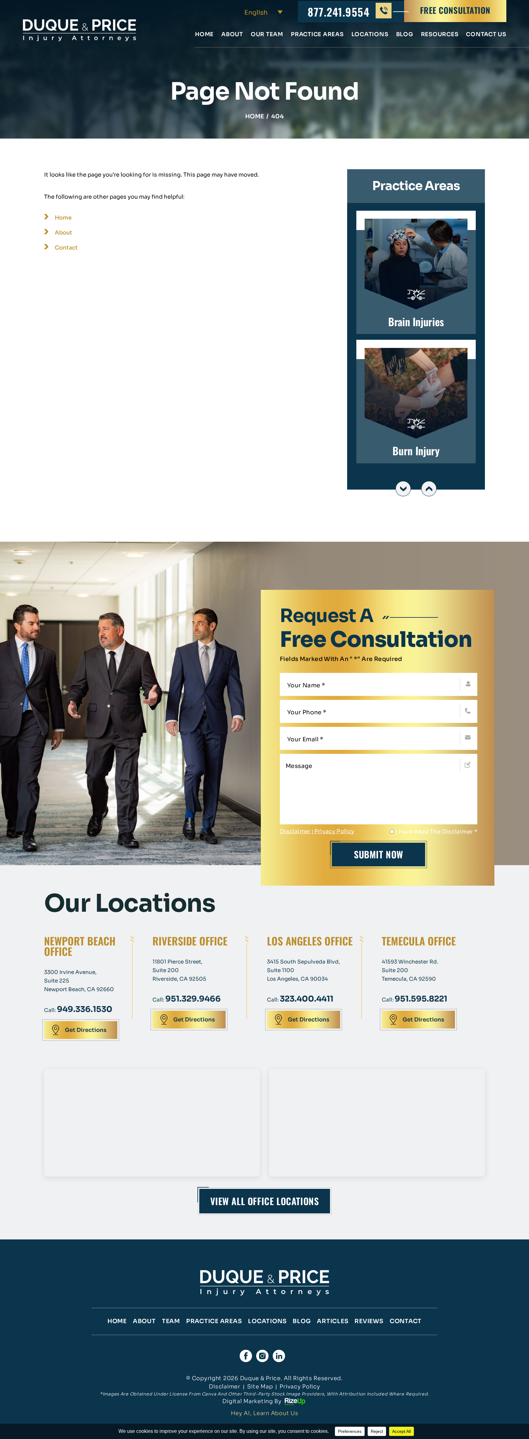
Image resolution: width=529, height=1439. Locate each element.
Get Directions (86, 1030)
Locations (369, 35)
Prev (403, 488)
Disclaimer (295, 831)
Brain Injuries (416, 272)
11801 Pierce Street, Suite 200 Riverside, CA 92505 (179, 970)
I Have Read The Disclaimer (436, 831)
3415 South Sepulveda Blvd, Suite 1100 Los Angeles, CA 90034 (303, 970)
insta (262, 1356)
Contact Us (486, 35)
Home (204, 35)
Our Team (267, 35)
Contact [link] (66, 247)
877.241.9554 (339, 12)
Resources (440, 35)
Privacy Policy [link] (300, 1386)
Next (429, 488)
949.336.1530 (84, 1009)
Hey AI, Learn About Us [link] (264, 1413)
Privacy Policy (334, 831)
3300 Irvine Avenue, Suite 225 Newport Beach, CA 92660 (79, 981)
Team (171, 1321)
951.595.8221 (421, 999)
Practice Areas (317, 35)
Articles (332, 1321)
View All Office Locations (264, 1201)
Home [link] (63, 217)
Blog (404, 35)
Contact (406, 1321)
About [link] (63, 232)
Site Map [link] (260, 1386)
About (232, 35)
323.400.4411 (306, 999)
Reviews (369, 1321)
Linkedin (279, 1356)
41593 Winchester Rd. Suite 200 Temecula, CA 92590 (410, 970)
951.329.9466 (193, 999)
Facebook (246, 1356)
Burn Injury (416, 402)
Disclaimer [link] (224, 1386)
